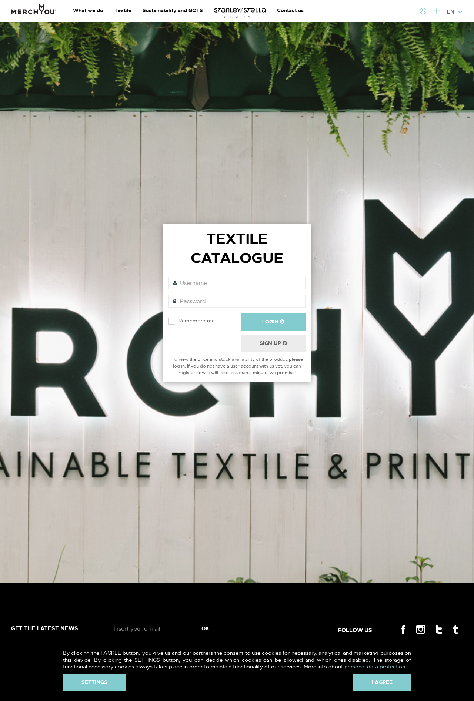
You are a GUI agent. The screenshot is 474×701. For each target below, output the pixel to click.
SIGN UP (271, 343)
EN (451, 12)
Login (271, 321)
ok (205, 628)
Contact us (290, 10)
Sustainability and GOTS (173, 10)
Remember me (196, 320)
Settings (94, 682)
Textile (122, 10)
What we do (88, 10)
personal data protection (374, 666)
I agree (382, 682)
